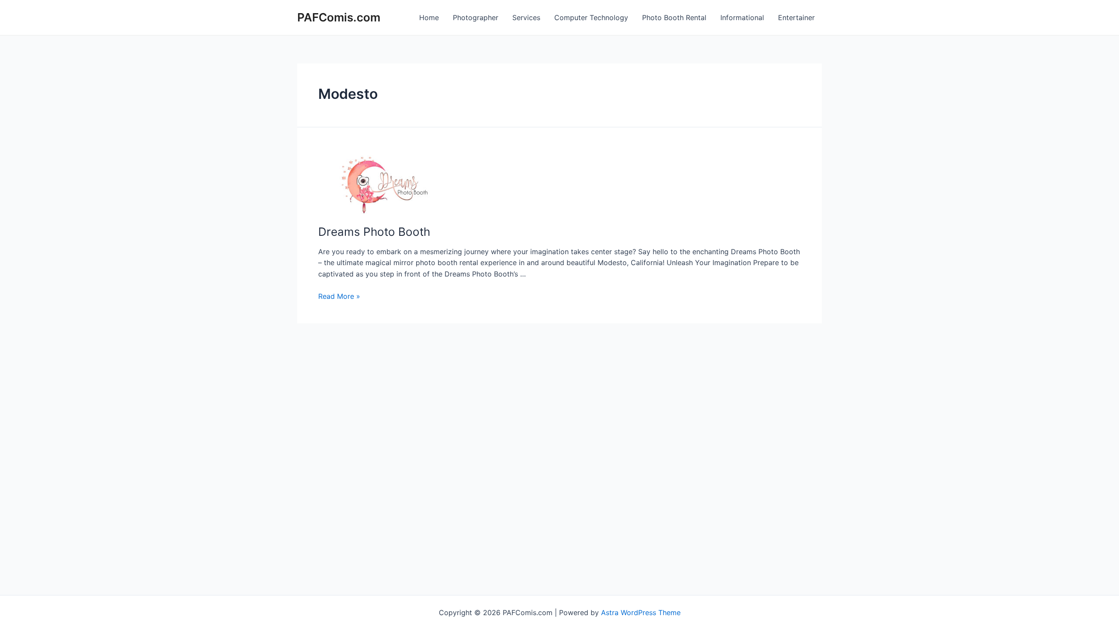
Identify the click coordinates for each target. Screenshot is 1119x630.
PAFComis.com (338, 17)
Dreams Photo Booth (374, 231)
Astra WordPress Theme (641, 612)
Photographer (475, 17)
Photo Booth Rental (674, 17)
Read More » (339, 296)
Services (526, 17)
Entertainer (796, 17)
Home (429, 17)
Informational (742, 17)
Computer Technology (591, 17)
